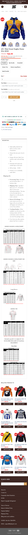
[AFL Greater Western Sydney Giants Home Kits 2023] (7, 391)
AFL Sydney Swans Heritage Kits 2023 (20, 468)
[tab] (14, 140)
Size (2, 76)
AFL (15, 11)
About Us (3, 490)
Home (3, 11)
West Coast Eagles (22, 11)
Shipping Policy (4, 514)
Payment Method (5, 511)
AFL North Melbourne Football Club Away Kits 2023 (7, 422)
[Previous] (3, 28)
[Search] (22, 6)
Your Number (10, 89)
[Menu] (2, 7)
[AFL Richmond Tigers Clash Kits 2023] (7, 437)
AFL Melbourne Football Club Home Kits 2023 (21, 445)
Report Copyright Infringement (8, 501)
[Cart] (25, 7)
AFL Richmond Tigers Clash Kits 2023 (7, 445)
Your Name (9, 83)
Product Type (5, 59)
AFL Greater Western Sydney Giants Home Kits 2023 (7, 399)
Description (5, 140)
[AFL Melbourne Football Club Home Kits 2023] (21, 437)
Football (11, 11)
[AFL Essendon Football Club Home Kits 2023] (21, 391)
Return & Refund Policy (6, 508)
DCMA (2, 498)
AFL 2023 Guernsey (7, 129)
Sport (6, 11)
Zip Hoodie (11, 63)
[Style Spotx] (14, 6)
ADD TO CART (7, 404)
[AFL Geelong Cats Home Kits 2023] (21, 414)
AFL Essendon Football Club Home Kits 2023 (20, 399)
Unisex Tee (5, 67)
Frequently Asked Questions (8, 495)
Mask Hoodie (5, 71)
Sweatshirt (20, 63)
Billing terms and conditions (7, 516)
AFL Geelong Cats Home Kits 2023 (21, 422)
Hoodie (4, 63)
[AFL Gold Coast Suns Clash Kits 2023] (7, 459)
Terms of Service (5, 505)
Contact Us (3, 492)
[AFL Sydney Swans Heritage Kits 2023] (21, 459)
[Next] (24, 28)
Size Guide (24, 76)
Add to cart (14, 97)
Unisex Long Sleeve (15, 67)
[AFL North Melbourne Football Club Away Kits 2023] (7, 414)
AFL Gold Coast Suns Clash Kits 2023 (6, 468)
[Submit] (25, 483)
